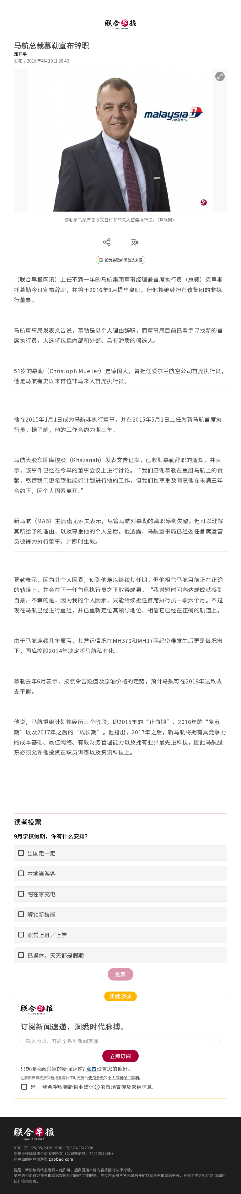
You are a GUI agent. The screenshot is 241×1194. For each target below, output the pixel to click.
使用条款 (96, 1077)
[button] (97, 1087)
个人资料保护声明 (123, 1077)
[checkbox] (24, 1087)
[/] (120, 24)
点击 (91, 1068)
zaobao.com (61, 1159)
